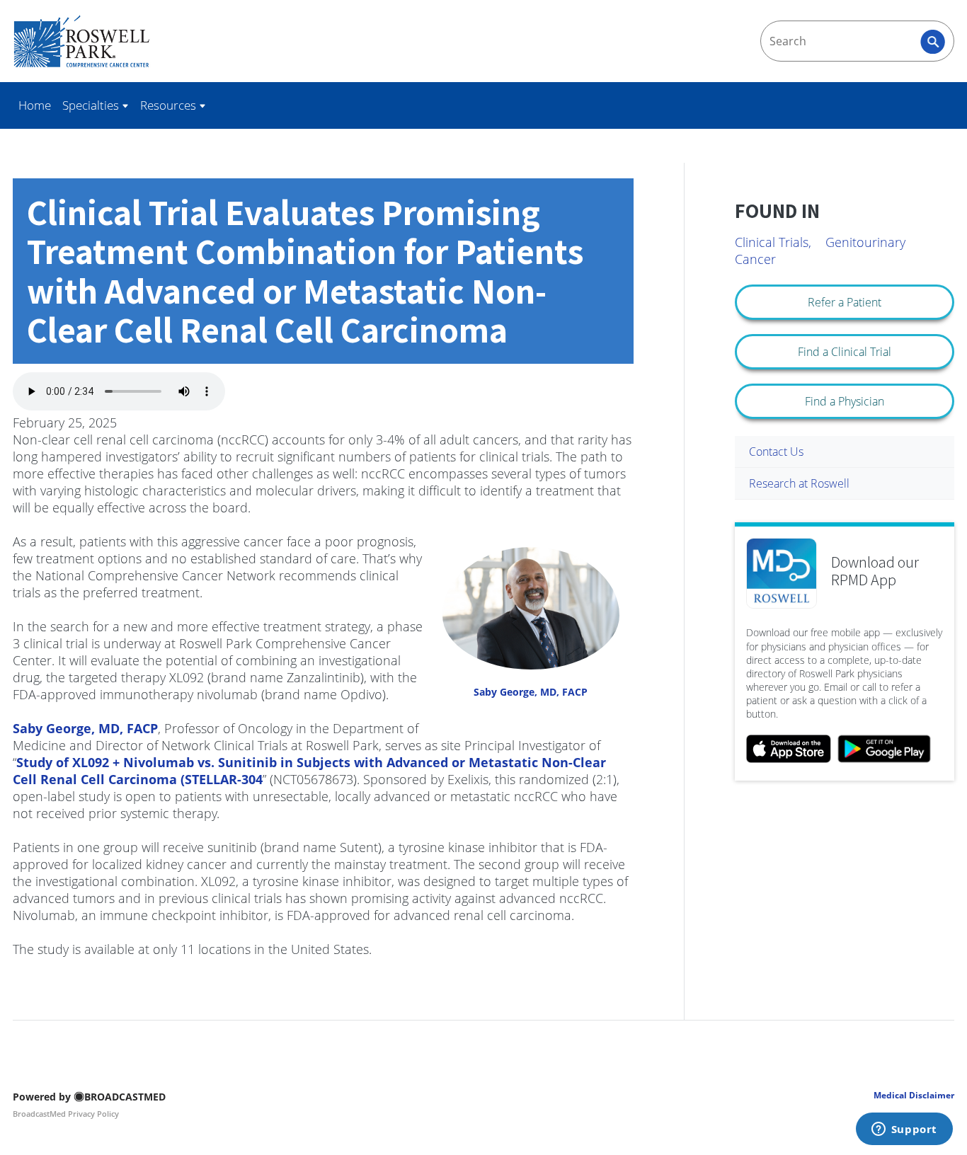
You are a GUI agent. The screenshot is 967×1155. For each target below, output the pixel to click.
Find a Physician (844, 401)
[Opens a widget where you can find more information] (904, 1130)
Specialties (92, 105)
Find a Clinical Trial (844, 352)
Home (34, 105)
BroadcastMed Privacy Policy (66, 1113)
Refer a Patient (844, 302)
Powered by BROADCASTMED (89, 1096)
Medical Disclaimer (914, 1095)
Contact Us (776, 451)
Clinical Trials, (773, 242)
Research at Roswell (799, 483)
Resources (169, 105)
